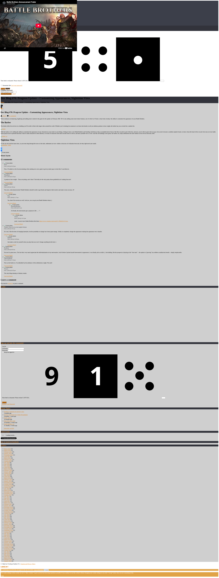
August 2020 (7, 461)
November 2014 (8, 545)
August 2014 (7, 550)
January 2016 (7, 524)
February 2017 (8, 504)
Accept (46, 570)
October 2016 (8, 510)
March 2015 (7, 539)
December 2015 (8, 525)
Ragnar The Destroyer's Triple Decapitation (16, 414)
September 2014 (8, 548)
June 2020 (7, 464)
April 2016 (7, 519)
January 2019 (7, 481)
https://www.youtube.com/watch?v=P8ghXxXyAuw (53, 221)
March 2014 (7, 558)
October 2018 (8, 484)
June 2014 (7, 553)
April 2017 (7, 501)
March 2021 (7, 458)
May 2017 (7, 499)
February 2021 (8, 459)
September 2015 (8, 530)
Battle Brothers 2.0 (9, 424)
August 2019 (7, 473)
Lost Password (11, 404)
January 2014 (7, 561)
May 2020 (7, 465)
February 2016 (8, 522)
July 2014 (6, 552)
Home (2, 102)
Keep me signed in (9, 352)
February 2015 (8, 541)
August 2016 (7, 513)
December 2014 (8, 544)
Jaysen (4, 116)
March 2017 (7, 502)
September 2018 (8, 485)
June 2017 (7, 498)
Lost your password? (16, 85)
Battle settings (8, 418)
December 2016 (8, 507)
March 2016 (7, 521)
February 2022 (8, 452)
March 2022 (7, 450)
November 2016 (8, 508)
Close (2, 576)
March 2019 (7, 478)
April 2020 (7, 467)
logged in (10, 283)
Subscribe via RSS (9, 428)
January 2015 (7, 542)
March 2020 (7, 468)
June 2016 (7, 516)
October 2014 (8, 547)
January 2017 (7, 505)
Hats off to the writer (9, 421)
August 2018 (7, 487)
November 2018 (8, 482)
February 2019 (8, 479)
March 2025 (7, 448)
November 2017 (8, 493)
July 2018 (6, 488)
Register (7, 88)
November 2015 (8, 527)
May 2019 (7, 475)
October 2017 (8, 495)
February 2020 (8, 470)
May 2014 (7, 555)
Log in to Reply (8, 172)
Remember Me (7, 85)
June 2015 (7, 535)
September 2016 (8, 512)
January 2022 (7, 453)
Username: (5, 348)
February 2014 (8, 559)
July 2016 (6, 515)
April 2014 (7, 556)
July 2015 (6, 533)
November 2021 (8, 455)
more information (38, 570)
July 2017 (6, 496)
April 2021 (7, 456)
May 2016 (7, 518)
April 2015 (7, 538)
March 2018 (7, 490)
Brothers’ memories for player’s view (14, 411)
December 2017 (8, 492)
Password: (5, 350)
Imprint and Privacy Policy (28, 564)
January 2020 (7, 472)
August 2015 (7, 532)
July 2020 (6, 462)
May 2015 (7, 536)
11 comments (12, 116)
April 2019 (7, 476)
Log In (4, 402)
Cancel (14, 93)
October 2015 (8, 528)
